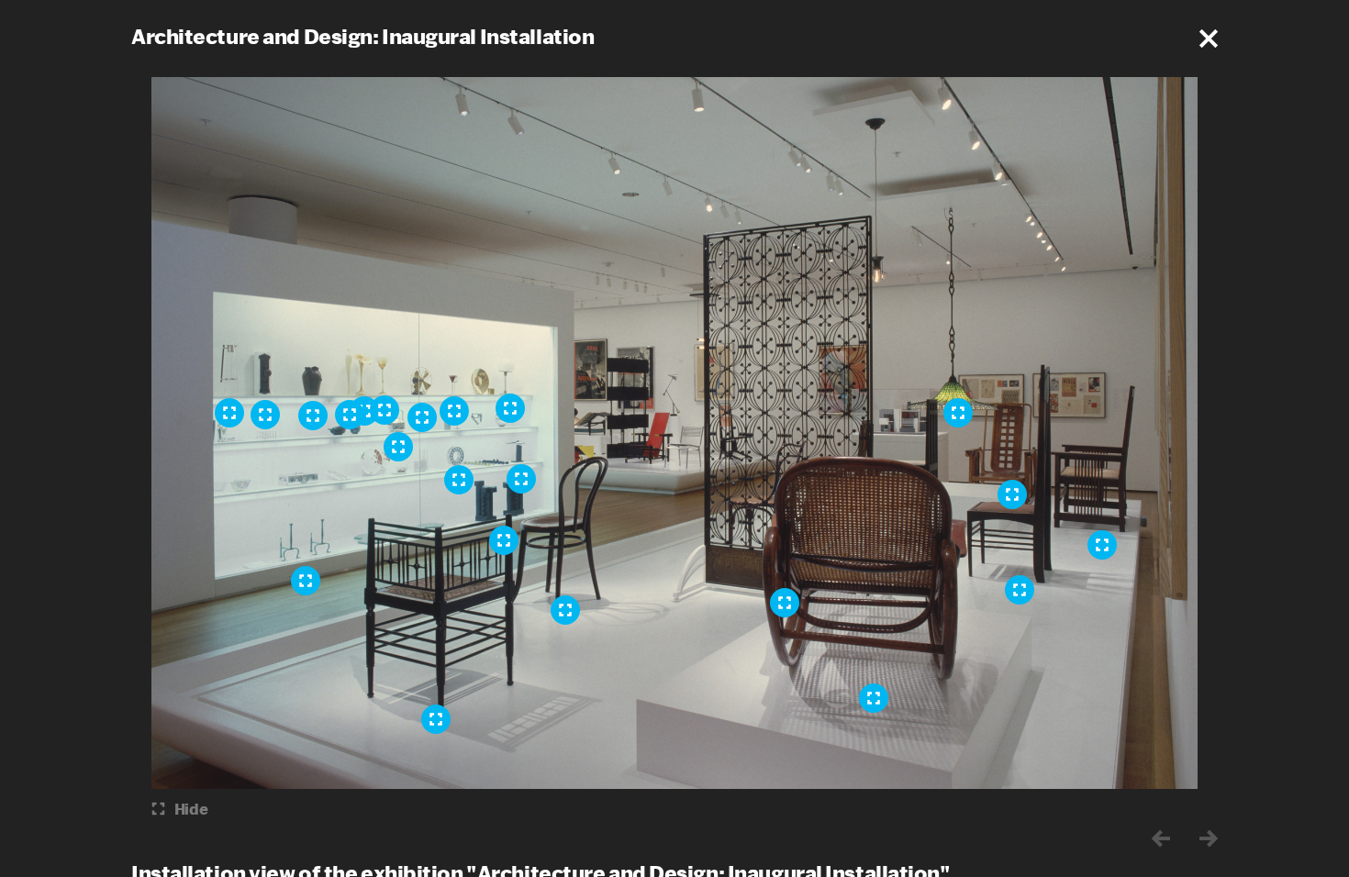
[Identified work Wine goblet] (454, 411)
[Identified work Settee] (1102, 545)
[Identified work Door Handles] (521, 479)
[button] (1208, 38)
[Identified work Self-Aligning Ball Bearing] (459, 480)
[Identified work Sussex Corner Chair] (436, 719)
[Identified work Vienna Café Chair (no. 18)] (565, 610)
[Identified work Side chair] (1020, 590)
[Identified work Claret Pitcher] (229, 413)
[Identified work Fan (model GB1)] (422, 417)
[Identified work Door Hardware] (265, 415)
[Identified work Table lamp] (510, 408)
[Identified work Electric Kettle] (398, 447)
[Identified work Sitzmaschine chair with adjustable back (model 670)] (1012, 494)
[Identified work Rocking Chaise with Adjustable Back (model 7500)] (874, 698)
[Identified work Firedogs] (306, 581)
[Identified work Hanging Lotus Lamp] (958, 413)
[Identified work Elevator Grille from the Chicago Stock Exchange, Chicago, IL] (785, 603)
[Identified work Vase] (313, 416)
